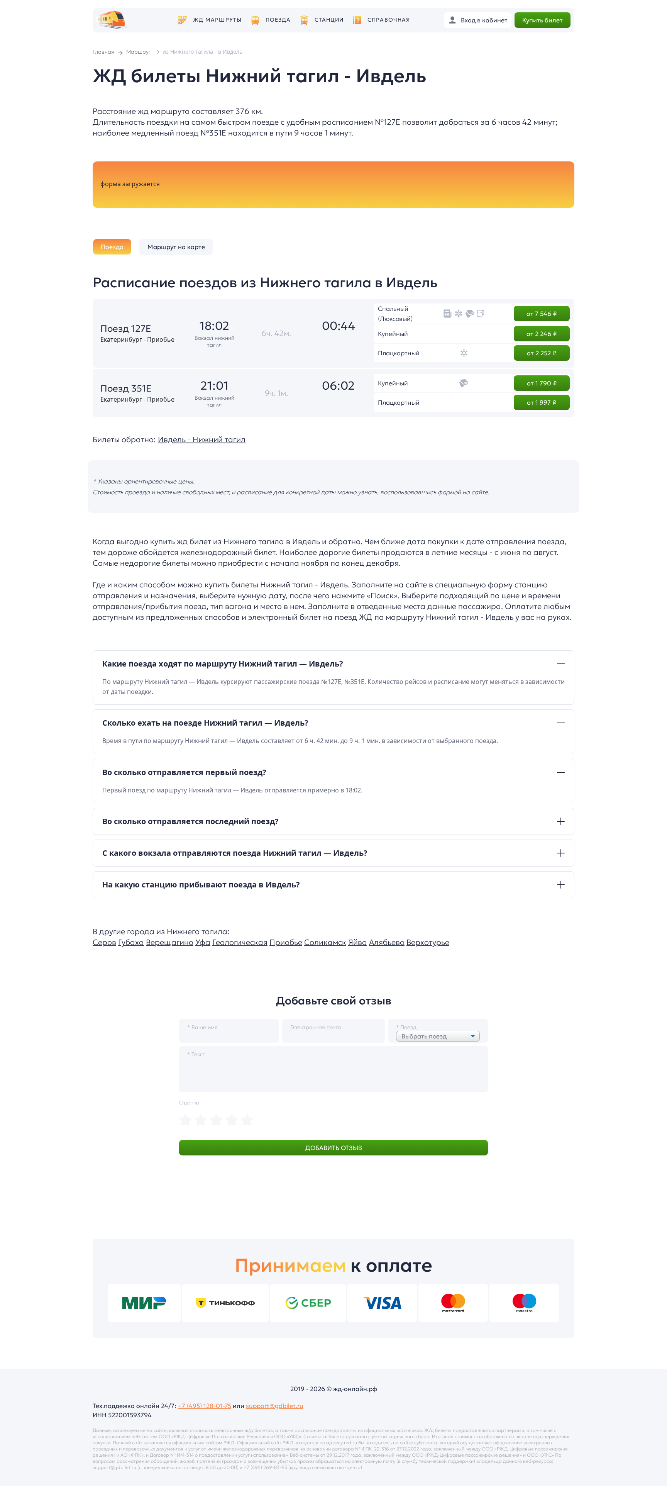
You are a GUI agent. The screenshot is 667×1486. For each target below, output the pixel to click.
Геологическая (239, 942)
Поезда (278, 20)
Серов (104, 942)
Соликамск (325, 942)
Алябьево (387, 942)
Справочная (388, 20)
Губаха (131, 942)
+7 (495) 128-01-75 (204, 1406)
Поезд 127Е (125, 328)
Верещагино (169, 942)
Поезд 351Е (126, 388)
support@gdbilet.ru (274, 1406)
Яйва (357, 942)
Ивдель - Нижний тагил (201, 439)
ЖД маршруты (217, 20)
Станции (329, 20)
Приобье (285, 942)
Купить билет (542, 20)
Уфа (202, 942)
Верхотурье (427, 942)
